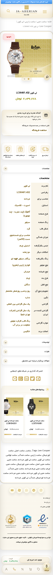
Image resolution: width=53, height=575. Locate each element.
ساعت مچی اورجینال (26, 464)
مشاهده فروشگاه (39, 130)
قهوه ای (14, 258)
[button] (47, 77)
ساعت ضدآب (24, 455)
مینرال (27, 271)
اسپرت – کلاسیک (22, 205)
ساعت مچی (42, 21)
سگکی (27, 284)
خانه (50, 21)
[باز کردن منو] (44, 12)
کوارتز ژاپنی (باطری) (21, 265)
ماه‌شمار (9, 291)
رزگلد (27, 258)
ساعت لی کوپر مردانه (27, 459)
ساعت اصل (20, 450)
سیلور (27, 222)
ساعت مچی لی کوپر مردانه (38, 473)
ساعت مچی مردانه (18, 473)
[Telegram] (34, 490)
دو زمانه (26, 252)
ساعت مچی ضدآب (16, 468)
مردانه (27, 199)
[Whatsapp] (26, 490)
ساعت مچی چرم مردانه (35, 468)
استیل (27, 245)
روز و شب (25, 291)
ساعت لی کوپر (44, 459)
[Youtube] (12, 490)
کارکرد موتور (16, 321)
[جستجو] (8, 11)
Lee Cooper (44, 450)
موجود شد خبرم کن (34, 559)
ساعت (28, 450)
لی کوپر (27, 186)
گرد (28, 228)
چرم (21, 245)
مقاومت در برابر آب (21, 325)
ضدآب (32, 477)
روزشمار (16, 291)
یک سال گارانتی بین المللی (18, 304)
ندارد (27, 297)
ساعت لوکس (11, 455)
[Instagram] (41, 490)
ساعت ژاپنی (30, 21)
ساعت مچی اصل (43, 464)
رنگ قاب (26, 321)
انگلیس (26, 331)
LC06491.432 (23, 192)
